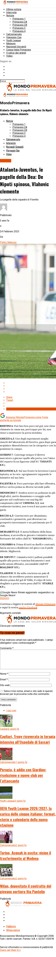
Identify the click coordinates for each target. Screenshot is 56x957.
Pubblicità (11, 926)
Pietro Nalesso (8, 242)
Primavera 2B (19, 25)
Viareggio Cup (13, 37)
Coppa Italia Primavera (18, 49)
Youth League (13, 40)
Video (9, 55)
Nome (4, 673)
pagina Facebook (28, 607)
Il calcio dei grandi (16, 52)
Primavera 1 (19, 18)
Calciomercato (14, 34)
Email (4, 679)
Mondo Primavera (45, 604)
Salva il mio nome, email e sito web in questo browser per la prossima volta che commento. (26, 692)
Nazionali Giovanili (16, 46)
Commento (7, 648)
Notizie (10, 15)
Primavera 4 (19, 31)
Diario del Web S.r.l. (10, 950)
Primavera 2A (19, 21)
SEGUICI (4, 598)
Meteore (11, 43)
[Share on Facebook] (31, 383)
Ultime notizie (13, 9)
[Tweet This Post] (31, 385)
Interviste (11, 12)
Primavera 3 (19, 28)
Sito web (5, 685)
